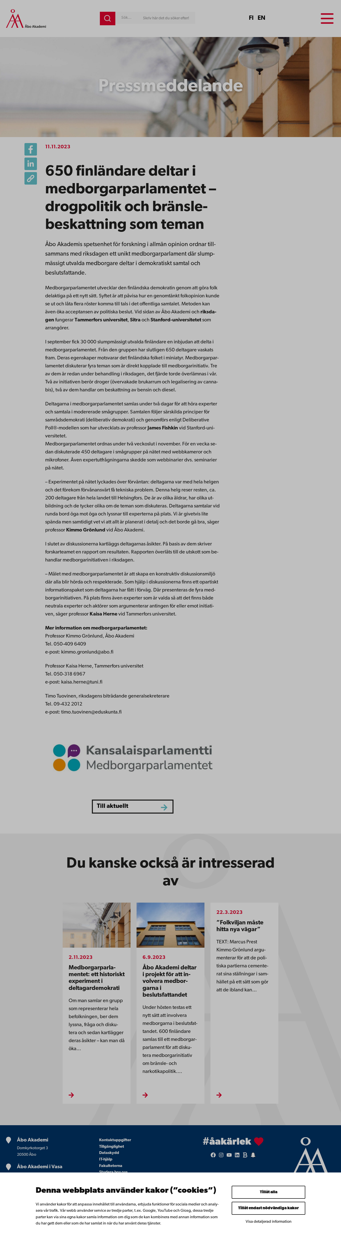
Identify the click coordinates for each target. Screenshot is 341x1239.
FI (251, 18)
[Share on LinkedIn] (30, 164)
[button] (30, 178)
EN (261, 18)
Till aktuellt (112, 806)
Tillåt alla (268, 1192)
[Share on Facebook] (30, 149)
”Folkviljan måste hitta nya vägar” (239, 926)
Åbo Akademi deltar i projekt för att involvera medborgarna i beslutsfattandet (169, 981)
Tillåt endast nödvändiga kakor (268, 1208)
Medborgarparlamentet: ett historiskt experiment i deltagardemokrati (97, 978)
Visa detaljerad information (269, 1222)
